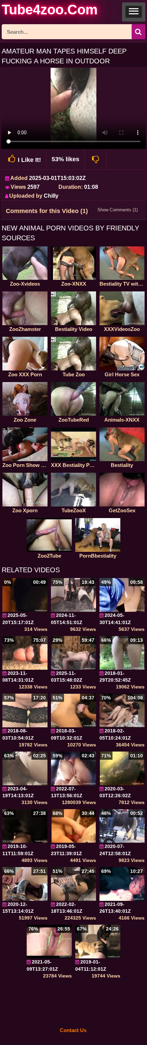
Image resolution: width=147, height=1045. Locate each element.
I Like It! (29, 159)
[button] (133, 12)
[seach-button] (138, 31)
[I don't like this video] (96, 159)
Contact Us (73, 1030)
